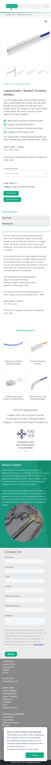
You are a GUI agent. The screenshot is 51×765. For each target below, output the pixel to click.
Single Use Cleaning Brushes (19, 14)
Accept (35, 755)
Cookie (5, 717)
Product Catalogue (9, 691)
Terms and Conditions (11, 723)
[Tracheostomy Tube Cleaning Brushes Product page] (38, 382)
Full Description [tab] (10, 212)
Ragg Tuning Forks (9, 708)
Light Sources (7, 699)
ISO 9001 (6, 726)
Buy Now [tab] (7, 218)
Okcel (4, 705)
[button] (46, 21)
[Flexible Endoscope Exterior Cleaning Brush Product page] (13, 382)
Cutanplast (6, 702)
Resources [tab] (7, 223)
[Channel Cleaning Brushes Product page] (38, 346)
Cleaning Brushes (9, 693)
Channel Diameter (11, 169)
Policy (10, 717)
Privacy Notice (8, 720)
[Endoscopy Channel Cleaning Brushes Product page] (13, 346)
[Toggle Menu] (47, 6)
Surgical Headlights (9, 696)
